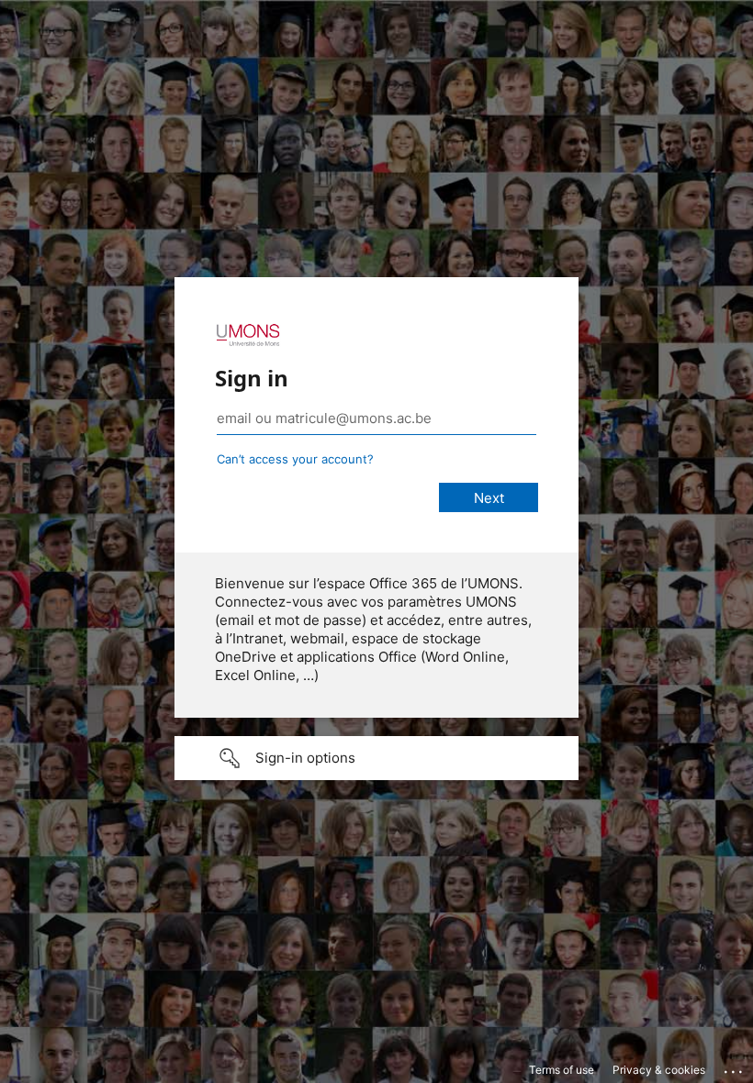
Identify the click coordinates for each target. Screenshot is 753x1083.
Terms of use (561, 1070)
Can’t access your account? (295, 459)
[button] (376, 758)
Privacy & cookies (659, 1070)
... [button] (735, 1067)
